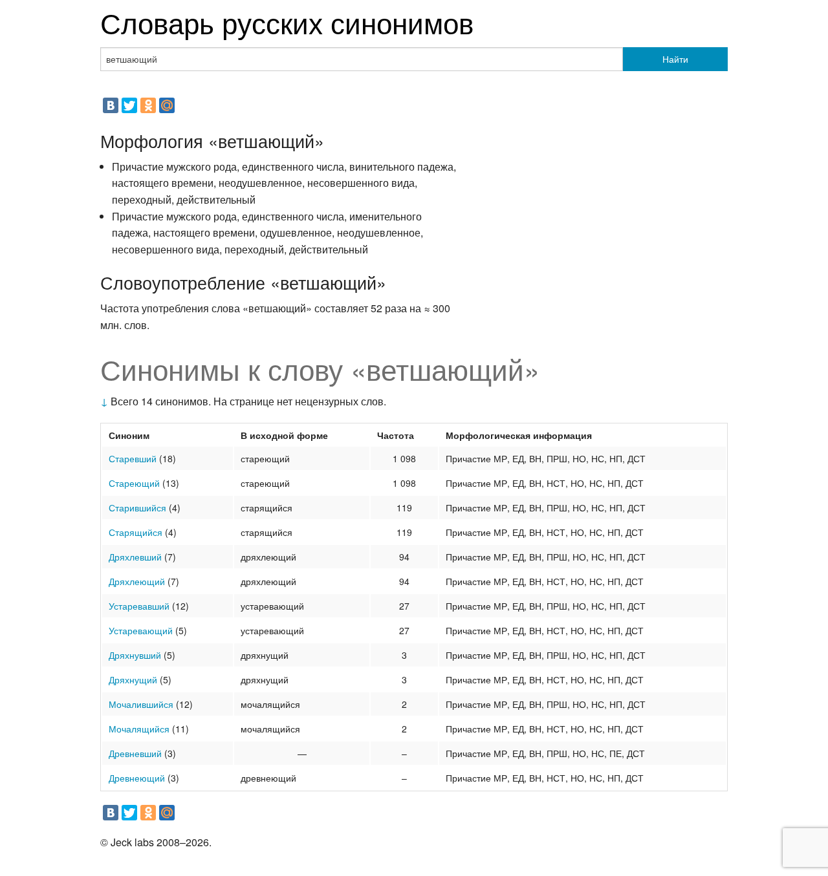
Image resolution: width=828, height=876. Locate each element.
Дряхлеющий (137, 581)
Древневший (135, 753)
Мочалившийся (141, 704)
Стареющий (134, 482)
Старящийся (135, 532)
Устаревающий (141, 630)
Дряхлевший (135, 556)
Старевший (133, 458)
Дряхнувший (135, 654)
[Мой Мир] (167, 105)
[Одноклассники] (148, 105)
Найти (675, 58)
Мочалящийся (139, 728)
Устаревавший (139, 605)
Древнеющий (137, 777)
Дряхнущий (133, 679)
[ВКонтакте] (110, 105)
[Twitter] (129, 105)
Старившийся (137, 507)
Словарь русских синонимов (287, 21)
